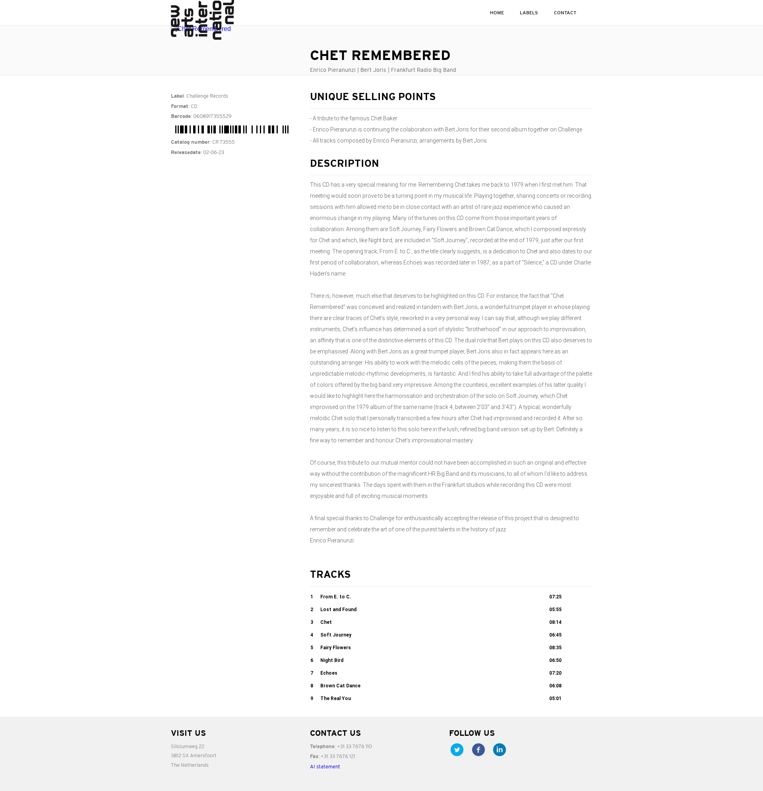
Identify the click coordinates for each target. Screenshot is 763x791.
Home (497, 12)
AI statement (325, 767)
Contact (565, 12)
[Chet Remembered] (234, 29)
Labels (529, 12)
